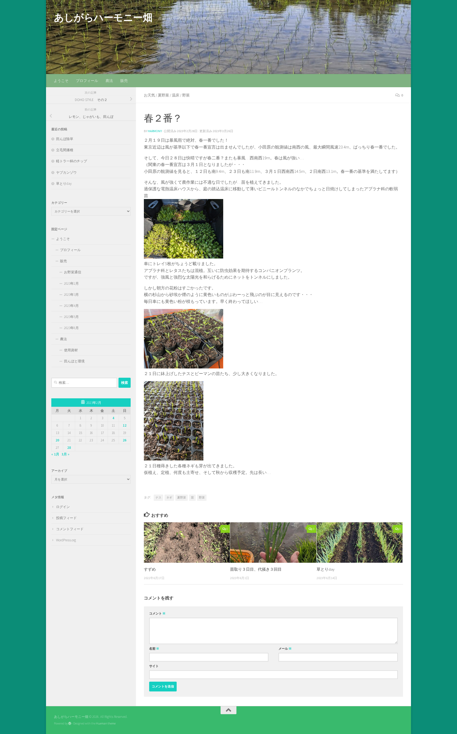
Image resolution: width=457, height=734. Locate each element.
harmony (155, 131)
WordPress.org (66, 540)
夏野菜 (163, 95)
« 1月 (55, 454)
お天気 (149, 95)
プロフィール (87, 80)
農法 (109, 80)
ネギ (169, 497)
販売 (124, 80)
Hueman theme (106, 723)
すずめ (150, 569)
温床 (175, 95)
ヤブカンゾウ (66, 172)
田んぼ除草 (64, 139)
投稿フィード (66, 518)
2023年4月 (71, 305)
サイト (154, 666)
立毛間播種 (64, 150)
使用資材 (71, 350)
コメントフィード (70, 529)
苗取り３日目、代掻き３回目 (256, 569)
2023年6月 (71, 328)
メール (285, 648)
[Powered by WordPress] (69, 723)
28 (69, 447)
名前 (154, 648)
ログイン (63, 507)
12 (124, 425)
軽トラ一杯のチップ (71, 161)
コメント (157, 613)
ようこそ (61, 80)
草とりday (326, 569)
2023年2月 (71, 283)
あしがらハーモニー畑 (103, 17)
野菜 (186, 95)
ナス (158, 497)
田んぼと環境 (74, 361)
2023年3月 (71, 294)
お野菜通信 (72, 272)
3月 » (65, 454)
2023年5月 (71, 317)
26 (124, 440)
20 (57, 440)
